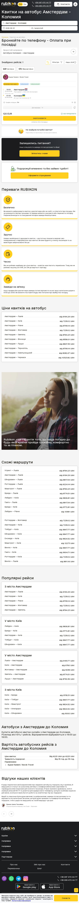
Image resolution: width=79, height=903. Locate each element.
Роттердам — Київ (13, 557)
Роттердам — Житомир (16, 520)
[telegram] (18, 878)
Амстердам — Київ (13, 321)
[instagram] (25, 878)
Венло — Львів (11, 561)
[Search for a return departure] (73, 51)
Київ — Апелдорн (13, 709)
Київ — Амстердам (13, 665)
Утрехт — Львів (12, 470)
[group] (39, 795)
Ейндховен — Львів (14, 479)
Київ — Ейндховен (13, 713)
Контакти (65, 865)
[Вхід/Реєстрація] (75, 4)
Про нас (13, 865)
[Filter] (47, 62)
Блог (39, 868)
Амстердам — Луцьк (14, 344)
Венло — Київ (11, 548)
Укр (20, 4)
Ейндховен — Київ (13, 534)
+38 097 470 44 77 (43, 3)
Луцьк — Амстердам (14, 679)
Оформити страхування (39, 175)
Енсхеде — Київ (12, 538)
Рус (25, 4)
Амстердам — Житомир (16, 330)
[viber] (4, 878)
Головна (5, 37)
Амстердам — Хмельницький (18, 353)
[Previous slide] (4, 813)
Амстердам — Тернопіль (16, 348)
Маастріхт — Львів (13, 489)
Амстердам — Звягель (15, 335)
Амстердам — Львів (14, 316)
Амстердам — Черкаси (15, 357)
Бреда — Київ (11, 507)
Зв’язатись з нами (39, 153)
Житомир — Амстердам (16, 670)
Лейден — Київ (12, 498)
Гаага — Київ (10, 552)
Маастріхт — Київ (13, 543)
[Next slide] (11, 813)
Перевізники (14, 868)
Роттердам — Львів (14, 484)
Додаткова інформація (21, 900)
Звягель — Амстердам (15, 674)
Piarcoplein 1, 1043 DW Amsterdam (26, 92)
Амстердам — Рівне (14, 325)
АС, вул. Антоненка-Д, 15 (22, 98)
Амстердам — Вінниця (15, 339)
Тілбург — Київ (12, 529)
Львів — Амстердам (14, 660)
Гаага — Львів (11, 502)
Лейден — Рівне (12, 511)
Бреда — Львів (11, 493)
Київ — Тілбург (12, 699)
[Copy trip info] (74, 107)
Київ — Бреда (11, 695)
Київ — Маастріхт (13, 704)
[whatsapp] (11, 878)
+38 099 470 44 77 (43, 6)
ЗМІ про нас (39, 865)
